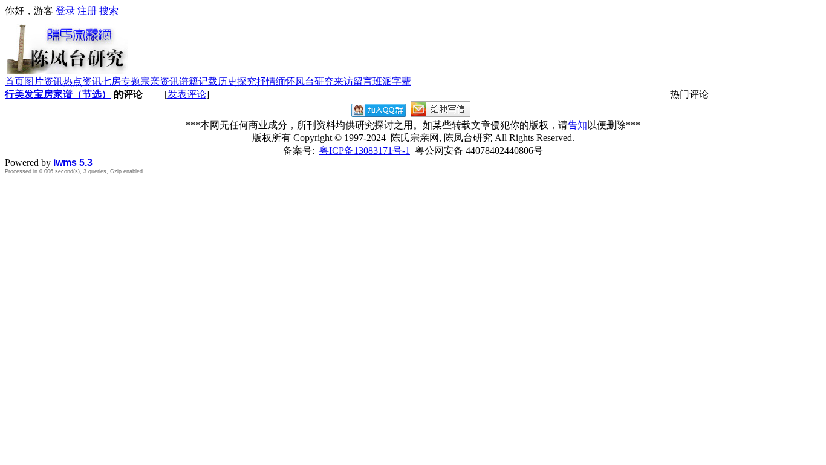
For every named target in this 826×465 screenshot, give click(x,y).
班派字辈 (391, 81)
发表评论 (186, 94)
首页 (14, 81)
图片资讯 (43, 81)
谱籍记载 (198, 81)
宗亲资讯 (159, 81)
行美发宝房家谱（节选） (58, 94)
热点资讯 (82, 81)
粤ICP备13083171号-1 (364, 150)
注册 (87, 10)
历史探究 (237, 81)
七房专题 (121, 81)
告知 (577, 125)
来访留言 (353, 81)
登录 (65, 10)
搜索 (109, 10)
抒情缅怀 (275, 81)
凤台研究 (314, 81)
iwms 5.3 (73, 162)
